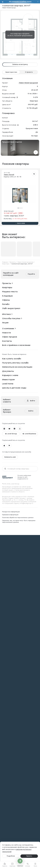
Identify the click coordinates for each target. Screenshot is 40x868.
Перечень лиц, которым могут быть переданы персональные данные (18, 521)
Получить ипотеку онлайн (15, 363)
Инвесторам (8, 379)
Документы (8, 371)
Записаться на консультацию (17, 367)
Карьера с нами (10, 375)
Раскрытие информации (11, 512)
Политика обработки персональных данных (17, 517)
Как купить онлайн (11, 359)
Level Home (7, 384)
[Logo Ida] (7, 477)
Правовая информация (10, 514)
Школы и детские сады (14, 388)
